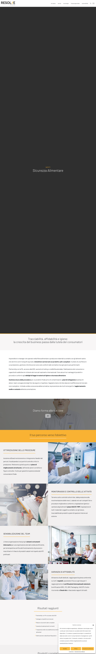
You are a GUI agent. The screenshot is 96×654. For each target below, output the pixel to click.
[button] (93, 625)
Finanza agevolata (75, 3)
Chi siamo (53, 3)
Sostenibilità (85, 3)
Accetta (65, 648)
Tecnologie (66, 3)
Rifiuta (75, 648)
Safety (48, 167)
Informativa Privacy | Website (79, 651)
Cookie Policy (71, 651)
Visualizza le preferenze (88, 648)
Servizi (59, 3)
